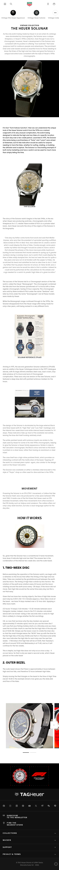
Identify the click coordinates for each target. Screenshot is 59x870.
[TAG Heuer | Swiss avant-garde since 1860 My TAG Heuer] (29, 794)
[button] (48, 4)
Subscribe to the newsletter (17, 817)
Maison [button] (7, 840)
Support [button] (7, 847)
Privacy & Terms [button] (12, 854)
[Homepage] (29, 4)
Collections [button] (10, 833)
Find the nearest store (15, 824)
